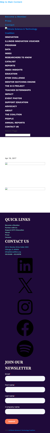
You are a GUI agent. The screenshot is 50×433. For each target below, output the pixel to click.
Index (8, 53)
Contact (9, 25)
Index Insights (13, 69)
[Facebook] (25, 337)
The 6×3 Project (15, 86)
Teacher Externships (18, 90)
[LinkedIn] (25, 275)
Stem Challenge (15, 78)
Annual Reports (15, 122)
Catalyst (10, 61)
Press (8, 21)
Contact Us (12, 126)
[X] (25, 296)
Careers (8, 237)
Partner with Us (11, 228)
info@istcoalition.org (13, 252)
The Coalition (13, 114)
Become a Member (16, 16)
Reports (10, 65)
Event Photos (13, 98)
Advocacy (11, 106)
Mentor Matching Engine (20, 82)
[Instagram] (25, 317)
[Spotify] (25, 358)
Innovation (11, 37)
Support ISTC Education (14, 230)
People (9, 118)
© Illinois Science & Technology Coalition (22, 430)
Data (8, 49)
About (8, 110)
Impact (9, 94)
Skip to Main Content (11, 2)
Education (11, 73)
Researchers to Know (18, 57)
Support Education (16, 102)
